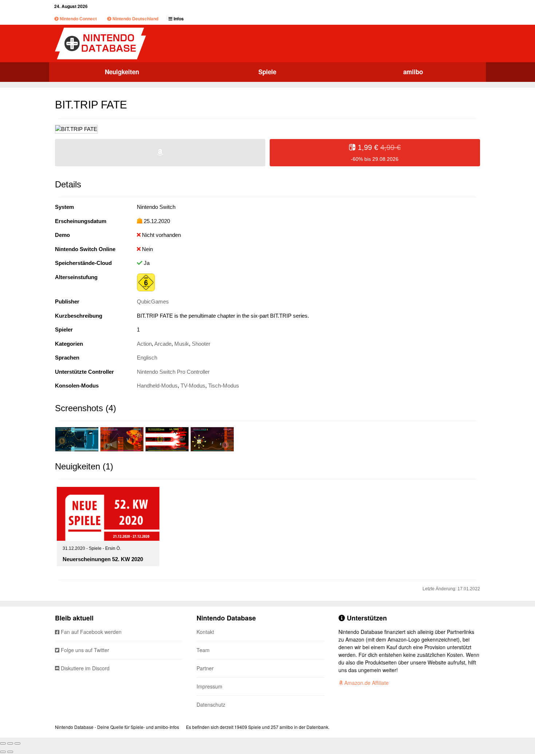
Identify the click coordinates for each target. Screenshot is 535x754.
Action (144, 344)
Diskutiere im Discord (84, 668)
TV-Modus (193, 385)
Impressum (209, 686)
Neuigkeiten (122, 71)
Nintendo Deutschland (134, 18)
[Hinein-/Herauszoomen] (17, 743)
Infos (178, 18)
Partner (205, 668)
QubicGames (153, 301)
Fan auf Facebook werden (90, 631)
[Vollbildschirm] (10, 743)
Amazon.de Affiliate (366, 682)
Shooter (201, 344)
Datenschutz (211, 704)
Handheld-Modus (157, 385)
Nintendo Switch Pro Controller (173, 372)
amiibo (413, 71)
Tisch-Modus (223, 385)
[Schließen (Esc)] (3, 743)
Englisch (147, 357)
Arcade (162, 344)
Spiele (267, 71)
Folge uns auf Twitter (84, 650)
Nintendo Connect (78, 18)
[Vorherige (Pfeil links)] (3, 752)
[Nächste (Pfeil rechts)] (10, 752)
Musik (181, 344)
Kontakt (205, 631)
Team (203, 650)
